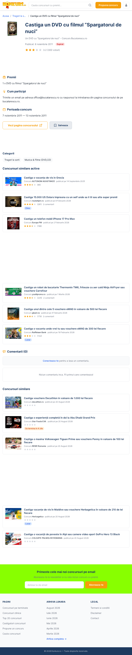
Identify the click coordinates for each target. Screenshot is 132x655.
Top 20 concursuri (12, 618)
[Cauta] (90, 5)
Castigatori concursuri (14, 623)
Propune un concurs (13, 628)
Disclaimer (96, 613)
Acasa (6, 16)
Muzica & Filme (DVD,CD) (38, 159)
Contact (95, 618)
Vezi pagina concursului (23, 125)
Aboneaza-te (96, 584)
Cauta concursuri (11, 633)
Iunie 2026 (52, 618)
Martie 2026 (53, 633)
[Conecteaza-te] (126, 5)
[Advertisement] (66, 64)
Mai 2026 (51, 623)
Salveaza (63, 125)
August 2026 (53, 607)
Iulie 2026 (52, 613)
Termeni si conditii (100, 607)
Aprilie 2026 (53, 628)
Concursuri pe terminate (15, 607)
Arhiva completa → (56, 638)
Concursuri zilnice (12, 613)
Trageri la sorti (19, 16)
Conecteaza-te (51, 360)
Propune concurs (108, 5)
